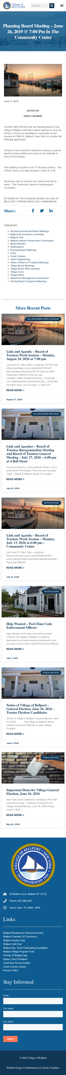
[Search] (51, 5)
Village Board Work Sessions (25, 268)
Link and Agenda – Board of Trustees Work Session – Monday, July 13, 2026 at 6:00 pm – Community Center (30, 541)
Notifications (17, 246)
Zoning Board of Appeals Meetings (28, 281)
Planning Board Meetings (23, 250)
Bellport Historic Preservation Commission (32, 240)
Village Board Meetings (22, 265)
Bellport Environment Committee (27, 234)
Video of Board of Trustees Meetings (29, 262)
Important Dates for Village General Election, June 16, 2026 (32, 792)
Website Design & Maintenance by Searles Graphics (33, 1067)
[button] (61, 5)
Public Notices (17, 256)
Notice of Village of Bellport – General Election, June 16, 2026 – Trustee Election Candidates (30, 709)
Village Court (17, 271)
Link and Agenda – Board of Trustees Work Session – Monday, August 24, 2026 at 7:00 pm (30, 355)
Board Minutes (17, 243)
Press (13, 253)
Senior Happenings (20, 259)
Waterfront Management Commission (29, 278)
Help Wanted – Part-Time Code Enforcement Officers (29, 625)
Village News (17, 274)
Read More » (15, 390)
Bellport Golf (16, 237)
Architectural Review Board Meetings (29, 231)
